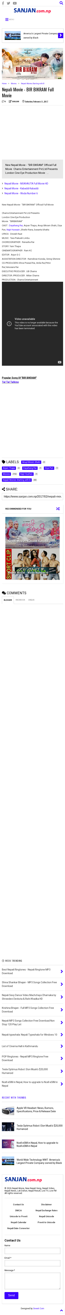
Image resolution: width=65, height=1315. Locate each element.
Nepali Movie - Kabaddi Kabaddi (21, 188)
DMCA (18, 1210)
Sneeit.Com (38, 1308)
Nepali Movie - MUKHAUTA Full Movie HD (26, 183)
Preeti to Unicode (46, 1222)
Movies (14, 84)
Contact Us (18, 1204)
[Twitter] (8, 3)
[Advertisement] (31, 132)
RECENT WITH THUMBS (14, 1097)
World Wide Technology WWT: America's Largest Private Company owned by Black (40, 33)
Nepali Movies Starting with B (32, 84)
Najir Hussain (13, 229)
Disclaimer (46, 1204)
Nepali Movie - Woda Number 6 (21, 193)
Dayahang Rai (16, 225)
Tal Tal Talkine (10, 382)
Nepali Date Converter (18, 1228)
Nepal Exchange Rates (47, 1210)
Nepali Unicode (46, 1216)
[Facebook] (3, 3)
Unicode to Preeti (18, 1216)
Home (4, 84)
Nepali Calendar (18, 1222)
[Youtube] (15, 3)
